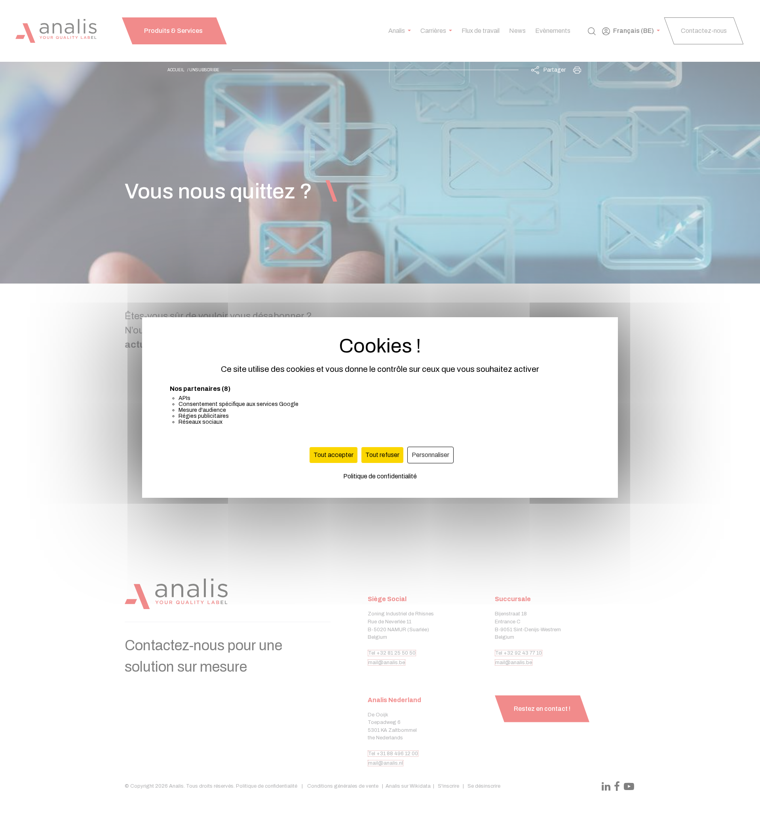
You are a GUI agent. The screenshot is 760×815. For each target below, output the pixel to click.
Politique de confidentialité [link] (380, 476)
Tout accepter (333, 454)
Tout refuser (382, 454)
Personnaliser (430, 454)
